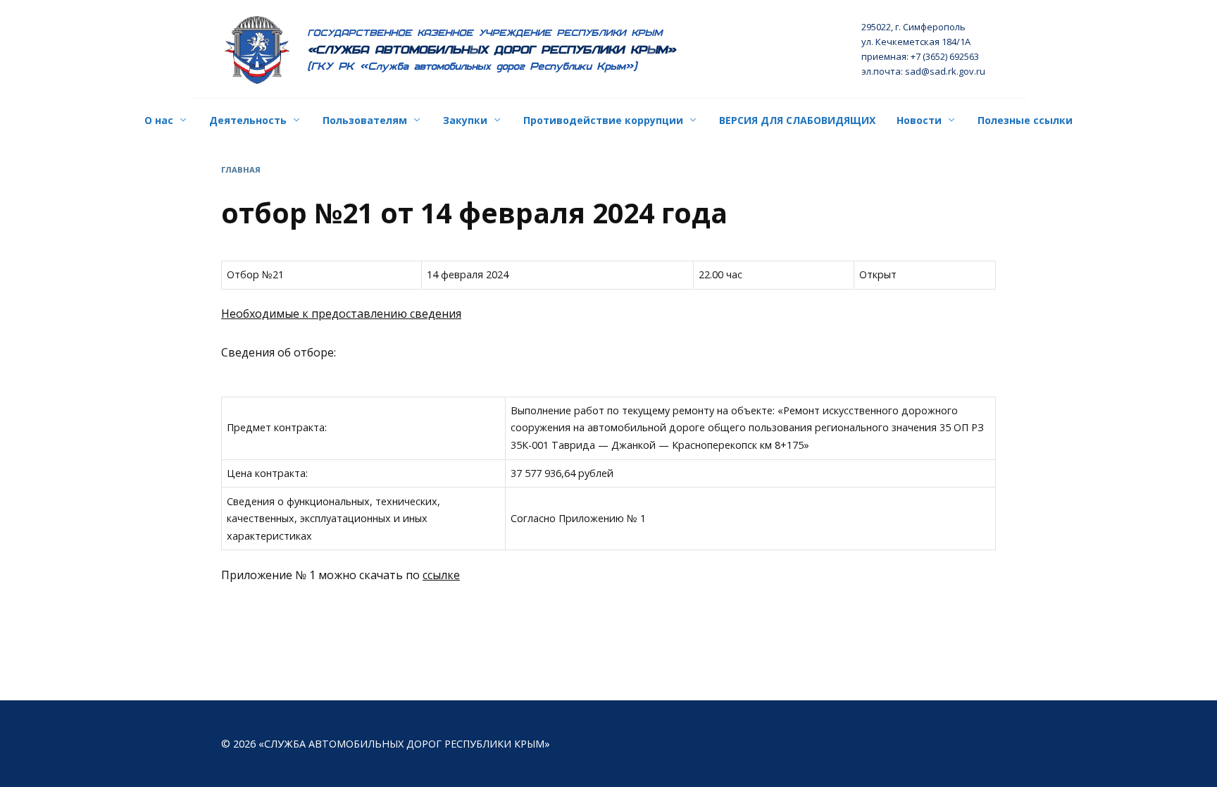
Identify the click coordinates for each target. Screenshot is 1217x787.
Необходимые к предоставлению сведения (341, 313)
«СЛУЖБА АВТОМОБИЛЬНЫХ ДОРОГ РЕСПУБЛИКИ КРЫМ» (492, 49)
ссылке (441, 575)
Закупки (465, 120)
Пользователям (365, 120)
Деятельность (248, 120)
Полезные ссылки (1025, 120)
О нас (158, 120)
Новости (919, 120)
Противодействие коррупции (603, 120)
